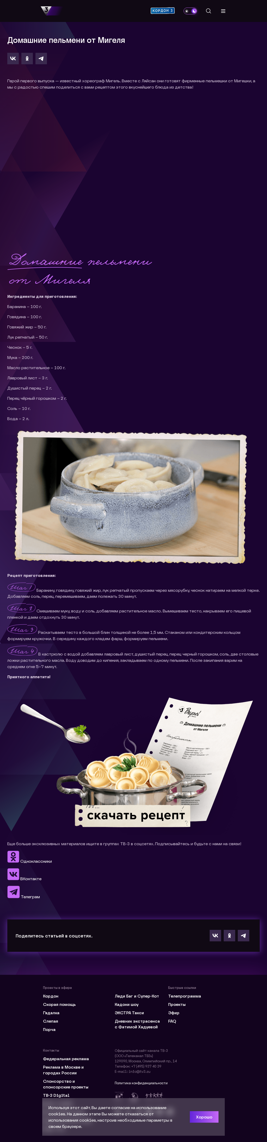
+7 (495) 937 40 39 (146, 1066)
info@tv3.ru (139, 1071)
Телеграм (30, 896)
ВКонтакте (30, 878)
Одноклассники (35, 861)
